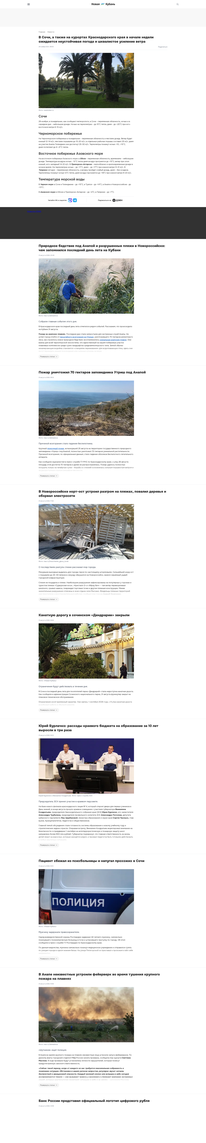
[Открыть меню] (28, 4)
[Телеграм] (75, 200)
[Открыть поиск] (177, 4)
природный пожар (55, 448)
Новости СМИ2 (34, 211)
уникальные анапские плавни (113, 340)
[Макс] (70, 200)
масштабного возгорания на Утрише (77, 337)
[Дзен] (117, 200)
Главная (42, 32)
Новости (50, 32)
